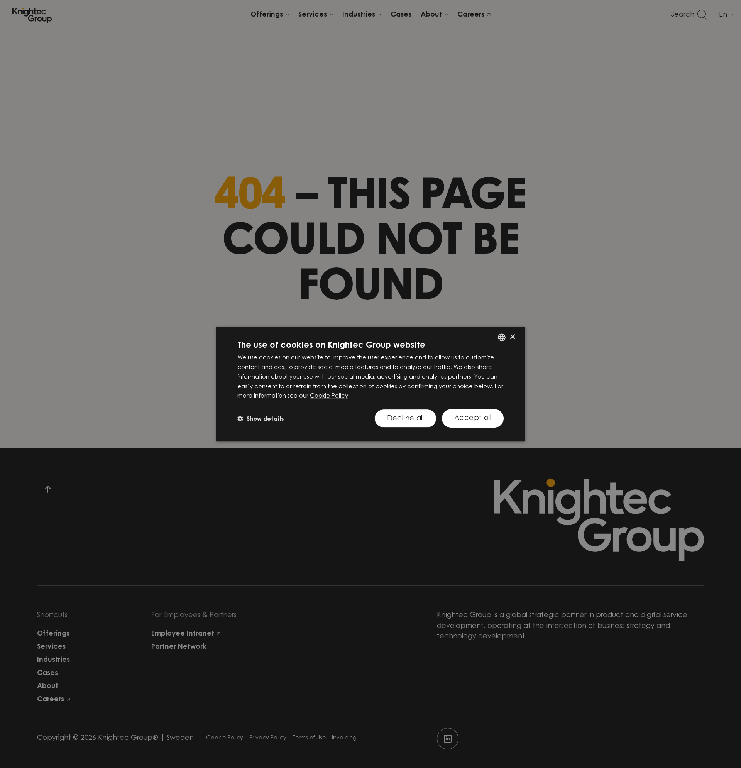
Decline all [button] (405, 418)
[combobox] (502, 337)
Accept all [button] (472, 418)
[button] (260, 418)
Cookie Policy (329, 396)
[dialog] (370, 384)
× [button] (512, 337)
